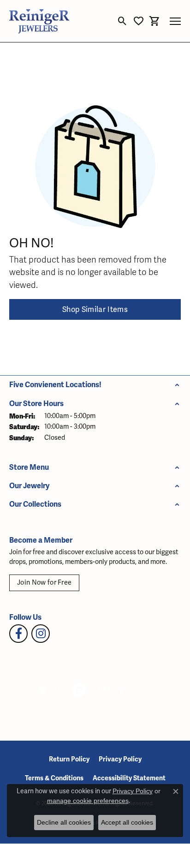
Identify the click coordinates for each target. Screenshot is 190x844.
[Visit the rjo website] (104, 690)
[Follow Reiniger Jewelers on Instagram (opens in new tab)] (40, 633)
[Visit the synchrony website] (135, 690)
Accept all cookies (127, 822)
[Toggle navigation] (175, 21)
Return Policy (69, 759)
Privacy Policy (120, 759)
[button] (122, 21)
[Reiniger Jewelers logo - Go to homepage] (39, 21)
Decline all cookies (64, 822)
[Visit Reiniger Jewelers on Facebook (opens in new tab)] (18, 633)
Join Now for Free (44, 583)
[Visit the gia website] (50, 690)
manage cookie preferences (88, 800)
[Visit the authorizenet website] (79, 690)
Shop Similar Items (95, 309)
